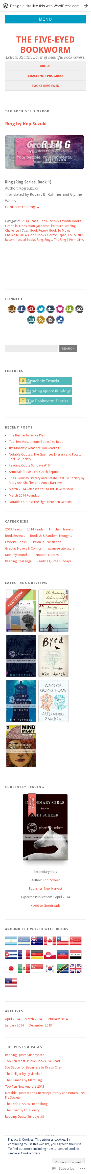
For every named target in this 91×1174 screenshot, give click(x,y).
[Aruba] (24, 946)
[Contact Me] (31, 323)
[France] (24, 960)
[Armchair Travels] (45, 384)
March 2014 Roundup (24, 495)
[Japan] (11, 974)
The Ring (60, 240)
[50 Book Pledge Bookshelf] (79, 312)
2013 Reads (13, 529)
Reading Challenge (18, 561)
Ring (40, 240)
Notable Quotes (47, 555)
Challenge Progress (45, 76)
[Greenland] (50, 960)
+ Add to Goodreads (45, 906)
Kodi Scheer (51, 880)
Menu (45, 19)
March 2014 (33, 1019)
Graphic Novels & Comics (23, 548)
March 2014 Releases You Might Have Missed (41, 489)
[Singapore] (37, 974)
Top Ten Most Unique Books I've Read (32, 1061)
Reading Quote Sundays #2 (24, 1055)
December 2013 (40, 1025)
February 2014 (57, 1019)
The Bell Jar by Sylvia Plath (27, 435)
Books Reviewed (45, 86)
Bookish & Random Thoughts (51, 536)
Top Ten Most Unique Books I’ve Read (36, 442)
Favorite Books (70, 221)
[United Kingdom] (76, 974)
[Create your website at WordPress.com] (45, 5)
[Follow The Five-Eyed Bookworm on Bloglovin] (60, 312)
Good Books (37, 235)
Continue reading (22, 207)
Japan (62, 235)
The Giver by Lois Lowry (22, 1110)
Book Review (39, 230)
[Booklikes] (69, 312)
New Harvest (53, 888)
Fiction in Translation (20, 226)
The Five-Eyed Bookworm (45, 45)
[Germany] (37, 960)
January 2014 (14, 1025)
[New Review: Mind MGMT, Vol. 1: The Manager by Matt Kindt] (21, 766)
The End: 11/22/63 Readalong (26, 1104)
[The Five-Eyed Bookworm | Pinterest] (31, 312)
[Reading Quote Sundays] (45, 394)
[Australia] (37, 946)
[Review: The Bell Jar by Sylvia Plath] (21, 631)
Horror (52, 235)
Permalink (76, 240)
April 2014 (12, 1019)
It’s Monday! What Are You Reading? (35, 448)
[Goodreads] (12, 312)
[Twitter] (40, 312)
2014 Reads (30, 221)
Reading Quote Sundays (54, 561)
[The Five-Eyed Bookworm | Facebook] (21, 312)
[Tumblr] (50, 312)
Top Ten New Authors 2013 (24, 1086)
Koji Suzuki (75, 235)
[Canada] (50, 946)
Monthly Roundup (18, 555)
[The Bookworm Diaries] (45, 404)
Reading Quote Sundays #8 (24, 1116)
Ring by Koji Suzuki (26, 123)
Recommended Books (20, 240)
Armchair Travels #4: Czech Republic (35, 472)
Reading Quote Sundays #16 (29, 465)
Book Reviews (49, 221)
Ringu (48, 240)
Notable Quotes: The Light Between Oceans (40, 502)
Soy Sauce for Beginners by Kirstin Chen (33, 1067)
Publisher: (36, 888)
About (45, 66)
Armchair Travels (61, 529)
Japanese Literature (49, 226)
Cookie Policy (30, 1153)
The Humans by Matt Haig (23, 1080)
